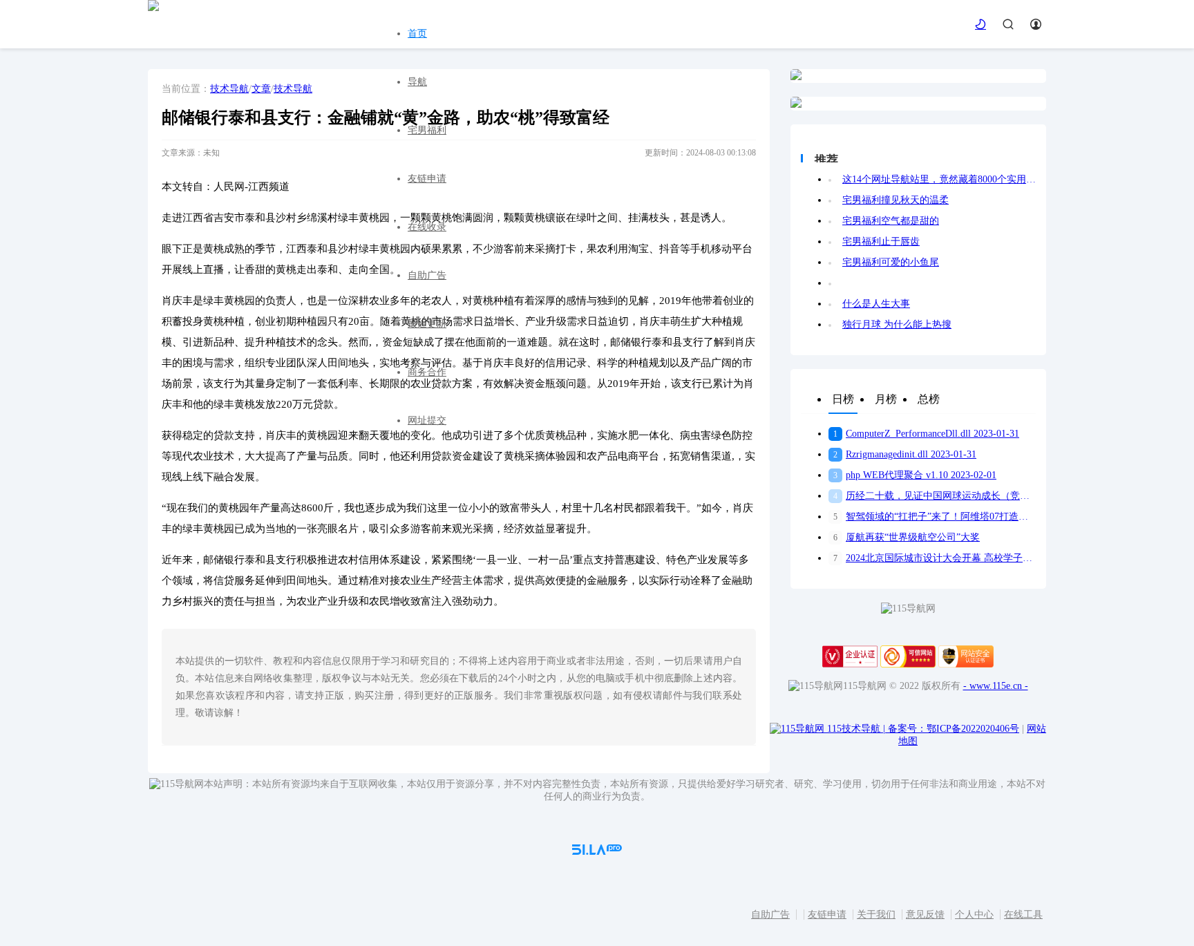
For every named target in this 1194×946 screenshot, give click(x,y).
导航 (417, 82)
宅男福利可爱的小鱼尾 (890, 262)
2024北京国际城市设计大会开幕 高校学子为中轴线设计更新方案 (934, 558)
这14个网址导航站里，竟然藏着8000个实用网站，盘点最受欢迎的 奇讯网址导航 (939, 179)
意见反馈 (925, 914)
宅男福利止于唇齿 (881, 241)
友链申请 (427, 178)
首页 (417, 33)
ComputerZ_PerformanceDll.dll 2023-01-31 (926, 433)
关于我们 (876, 914)
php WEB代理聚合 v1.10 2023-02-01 (914, 475)
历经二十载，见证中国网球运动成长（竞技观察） (934, 496)
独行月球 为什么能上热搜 (896, 324)
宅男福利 (427, 130)
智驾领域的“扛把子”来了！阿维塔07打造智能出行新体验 (934, 516)
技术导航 (229, 89)
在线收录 (427, 227)
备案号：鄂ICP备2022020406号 (953, 728)
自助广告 (427, 275)
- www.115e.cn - (995, 686)
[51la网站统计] (597, 851)
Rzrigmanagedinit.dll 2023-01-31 (904, 454)
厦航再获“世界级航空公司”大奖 (906, 537)
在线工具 (1023, 914)
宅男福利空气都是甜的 (890, 221)
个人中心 (974, 914)
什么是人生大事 (876, 304)
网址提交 (427, 420)
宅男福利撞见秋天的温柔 (895, 200)
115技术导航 (856, 728)
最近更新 (427, 324)
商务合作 (427, 372)
